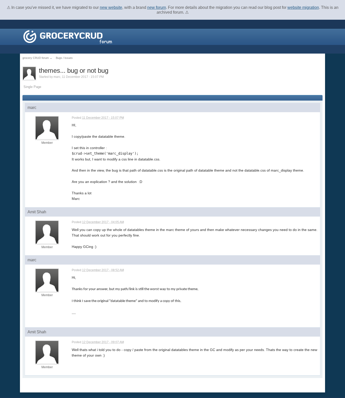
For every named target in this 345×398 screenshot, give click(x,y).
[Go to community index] (67, 36)
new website (111, 7)
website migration (303, 7)
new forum (156, 7)
